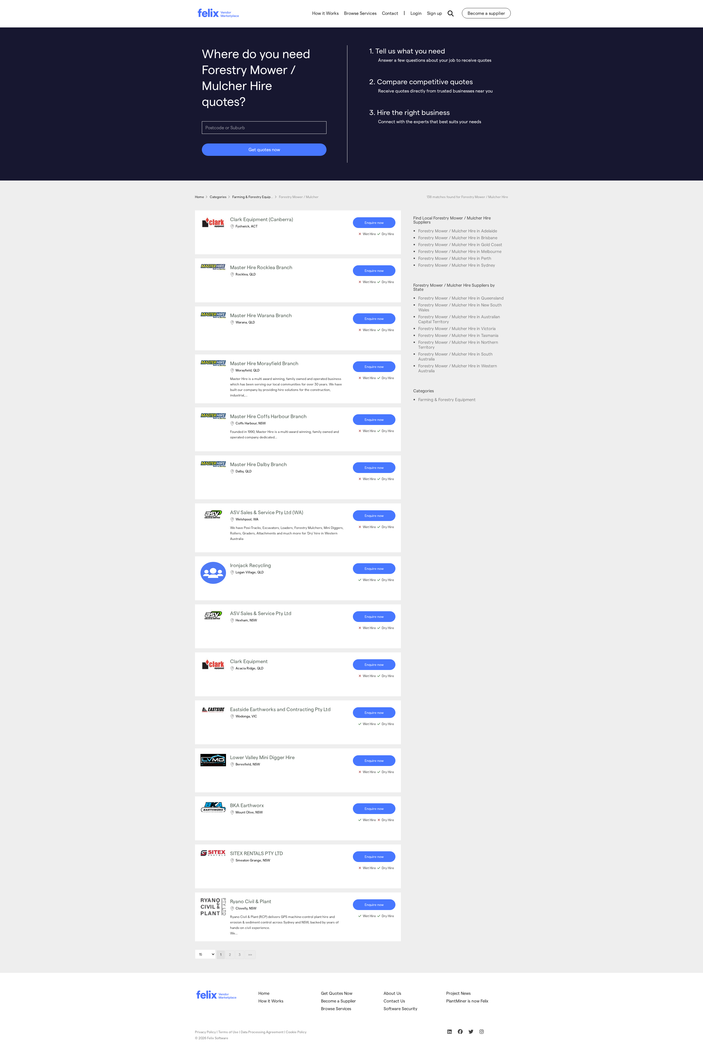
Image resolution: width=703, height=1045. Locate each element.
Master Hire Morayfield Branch (264, 363)
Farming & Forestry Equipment (447, 399)
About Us (392, 993)
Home (263, 993)
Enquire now (374, 222)
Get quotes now (264, 149)
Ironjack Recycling (250, 565)
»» (250, 954)
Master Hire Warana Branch (261, 315)
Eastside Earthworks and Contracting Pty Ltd (280, 709)
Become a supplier (486, 13)
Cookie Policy (296, 1032)
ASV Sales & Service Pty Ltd (260, 613)
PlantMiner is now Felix (467, 1000)
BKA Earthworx (247, 805)
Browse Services (360, 13)
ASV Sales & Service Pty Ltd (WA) (266, 512)
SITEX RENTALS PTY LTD (256, 853)
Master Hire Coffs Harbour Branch (268, 416)
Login (416, 13)
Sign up (434, 13)
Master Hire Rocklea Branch (261, 267)
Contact (390, 13)
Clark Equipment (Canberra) (261, 219)
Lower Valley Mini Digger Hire (262, 757)
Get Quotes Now (336, 993)
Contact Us (394, 1000)
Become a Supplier (338, 1000)
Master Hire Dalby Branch (258, 464)
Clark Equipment (249, 661)
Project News (458, 993)
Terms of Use (228, 1032)
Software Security (400, 1008)
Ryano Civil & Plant (250, 901)
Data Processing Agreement (262, 1032)
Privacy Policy (205, 1032)
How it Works (325, 13)
